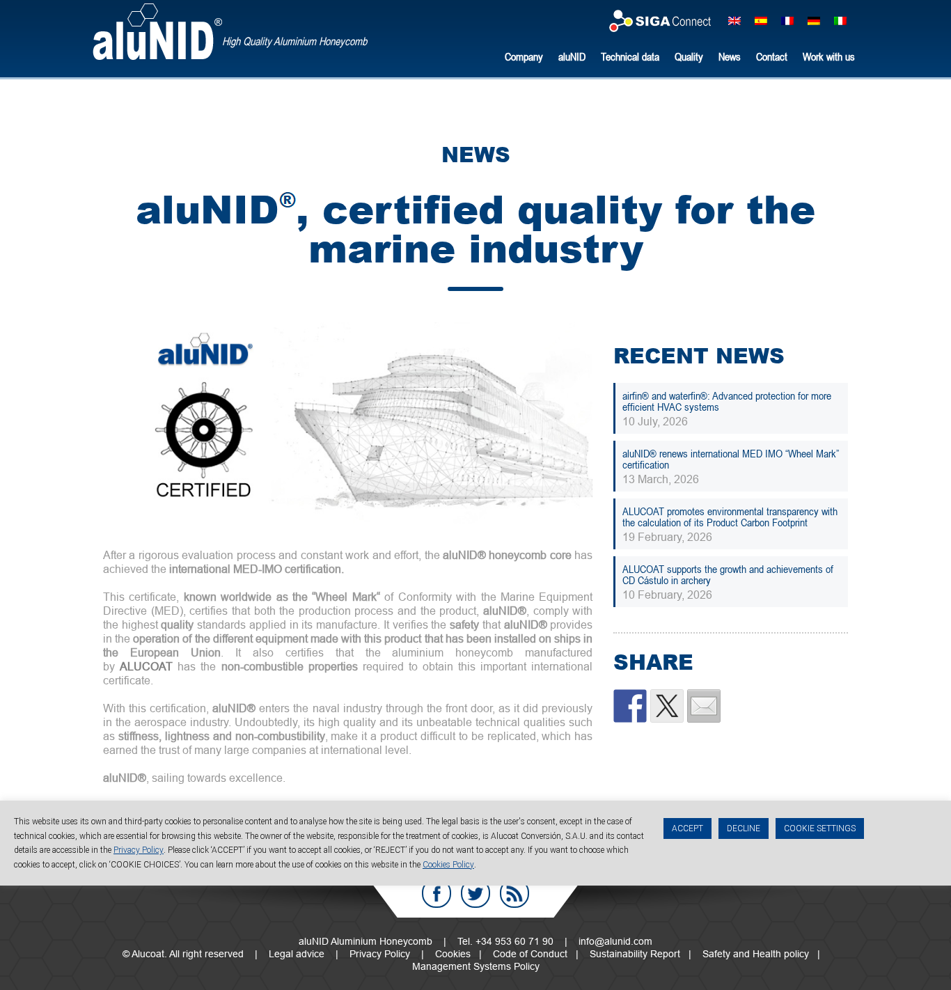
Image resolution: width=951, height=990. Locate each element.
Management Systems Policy (476, 966)
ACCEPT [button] (687, 828)
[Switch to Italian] (840, 19)
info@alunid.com (615, 941)
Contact (771, 56)
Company (524, 56)
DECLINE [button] (743, 828)
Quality (689, 56)
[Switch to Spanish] (761, 19)
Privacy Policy (379, 953)
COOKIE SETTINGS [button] (820, 828)
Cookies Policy (448, 864)
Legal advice (296, 953)
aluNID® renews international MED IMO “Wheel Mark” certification (730, 459)
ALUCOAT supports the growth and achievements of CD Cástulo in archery (727, 574)
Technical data (630, 56)
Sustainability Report (635, 953)
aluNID (157, 31)
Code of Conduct (530, 953)
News (729, 56)
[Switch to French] (787, 19)
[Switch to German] (814, 19)
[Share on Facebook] (630, 706)
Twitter (475, 893)
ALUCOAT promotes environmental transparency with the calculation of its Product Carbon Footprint (730, 516)
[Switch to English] (734, 19)
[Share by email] (704, 706)
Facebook (436, 893)
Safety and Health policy (755, 953)
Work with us (829, 56)
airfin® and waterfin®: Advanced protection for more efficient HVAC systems (726, 401)
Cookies (453, 953)
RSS (514, 893)
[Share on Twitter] (667, 706)
